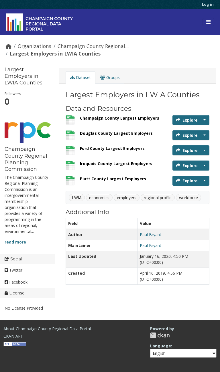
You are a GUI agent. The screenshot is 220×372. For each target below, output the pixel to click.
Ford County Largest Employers (112, 148)
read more (15, 242)
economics (99, 197)
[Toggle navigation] (208, 22)
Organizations (34, 46)
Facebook (18, 282)
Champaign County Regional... (93, 46)
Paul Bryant (150, 234)
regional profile (158, 197)
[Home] (8, 46)
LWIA (77, 197)
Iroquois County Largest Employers (116, 163)
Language (160, 346)
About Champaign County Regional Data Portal (47, 328)
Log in (208, 4)
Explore (190, 120)
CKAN (160, 335)
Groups (112, 77)
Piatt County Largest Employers (113, 178)
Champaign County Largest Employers (119, 118)
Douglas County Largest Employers (116, 133)
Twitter (15, 270)
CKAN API (12, 336)
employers (126, 197)
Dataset (83, 77)
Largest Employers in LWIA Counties (55, 53)
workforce (188, 197)
